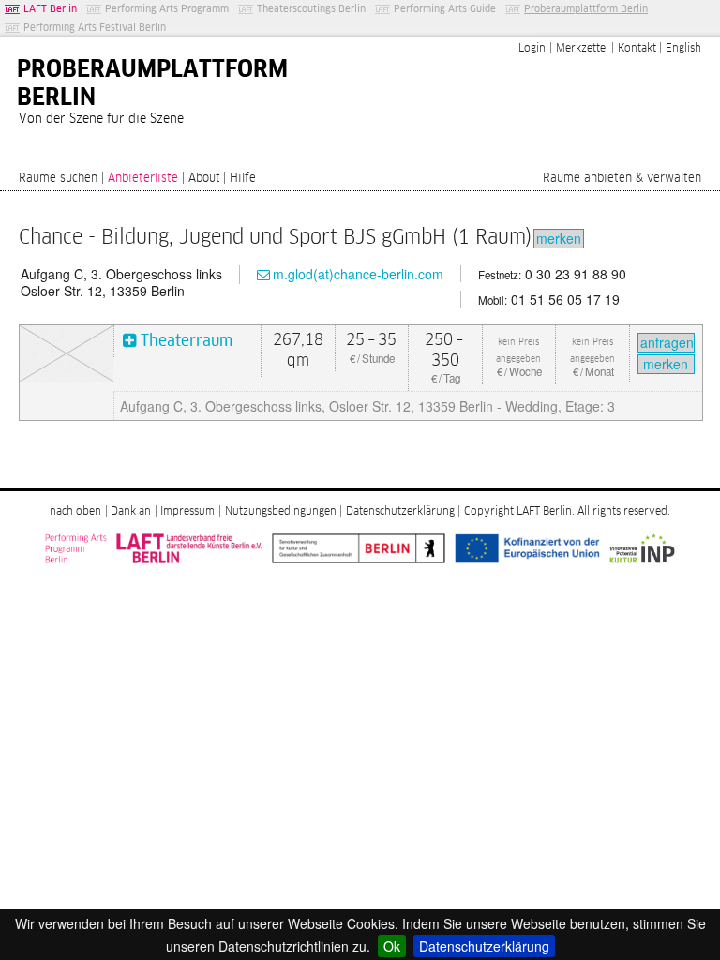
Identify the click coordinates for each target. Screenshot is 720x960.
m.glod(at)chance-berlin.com (358, 273)
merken (558, 238)
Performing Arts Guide (445, 9)
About (204, 178)
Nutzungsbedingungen (281, 512)
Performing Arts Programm (167, 9)
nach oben (75, 512)
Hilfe (243, 178)
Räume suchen (58, 178)
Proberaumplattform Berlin (586, 9)
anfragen (667, 342)
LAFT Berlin (50, 9)
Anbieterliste (143, 178)
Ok (391, 946)
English (683, 48)
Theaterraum (186, 342)
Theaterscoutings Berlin (311, 9)
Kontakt (637, 48)
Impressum (187, 512)
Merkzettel (582, 48)
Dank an (131, 512)
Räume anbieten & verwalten (622, 178)
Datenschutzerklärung (484, 946)
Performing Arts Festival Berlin (94, 27)
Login (532, 48)
